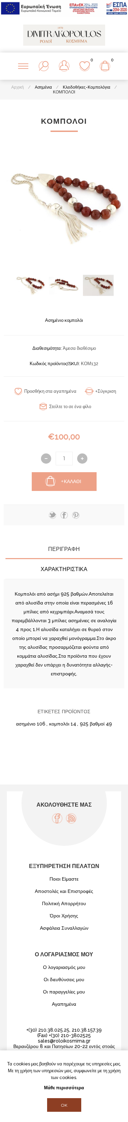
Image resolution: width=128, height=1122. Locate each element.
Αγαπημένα (64, 1004)
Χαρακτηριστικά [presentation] (64, 569)
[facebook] (64, 515)
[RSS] (71, 818)
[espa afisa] (64, 15)
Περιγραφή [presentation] (64, 549)
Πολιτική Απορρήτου (64, 903)
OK (64, 1105)
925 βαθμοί (92, 724)
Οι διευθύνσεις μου (64, 979)
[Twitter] (52, 515)
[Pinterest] (76, 515)
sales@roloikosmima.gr (64, 1041)
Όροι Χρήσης (64, 915)
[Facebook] (57, 818)
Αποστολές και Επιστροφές (64, 891)
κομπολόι (59, 724)
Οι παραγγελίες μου (64, 991)
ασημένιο (25, 724)
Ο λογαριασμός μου (64, 967)
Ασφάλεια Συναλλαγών (64, 928)
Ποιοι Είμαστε (64, 879)
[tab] (64, 549)
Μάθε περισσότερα (64, 1087)
